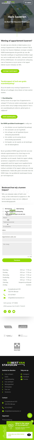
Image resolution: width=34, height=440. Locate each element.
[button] (29, 415)
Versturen (17, 260)
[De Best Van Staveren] (8, 2)
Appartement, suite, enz (9, 237)
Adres (4, 230)
